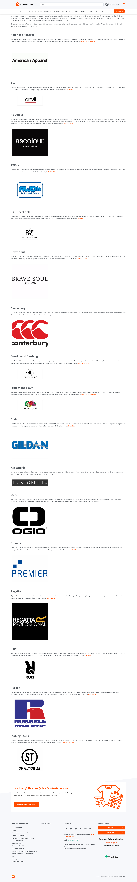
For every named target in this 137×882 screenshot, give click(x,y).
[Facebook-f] (66, 828)
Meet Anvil (70, 90)
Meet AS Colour (68, 123)
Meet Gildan (72, 426)
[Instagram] (75, 828)
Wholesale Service (17, 843)
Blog (13, 856)
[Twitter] (70, 828)
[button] (119, 11)
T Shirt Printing (17, 828)
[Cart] (124, 3)
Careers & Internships (19, 835)
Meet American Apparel (88, 41)
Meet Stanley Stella (69, 742)
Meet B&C (81, 219)
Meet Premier (76, 550)
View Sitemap (122, 876)
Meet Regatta (50, 598)
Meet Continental (83, 363)
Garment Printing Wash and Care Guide (24, 851)
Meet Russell (92, 694)
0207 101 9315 (114, 4)
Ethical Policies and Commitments (23, 854)
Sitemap (14, 859)
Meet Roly (87, 655)
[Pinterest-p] (80, 828)
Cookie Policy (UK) (17, 861)
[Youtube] (85, 828)
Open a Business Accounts (20, 833)
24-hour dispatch (17, 841)
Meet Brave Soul (81, 259)
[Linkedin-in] (90, 828)
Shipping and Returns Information (23, 838)
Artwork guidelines (18, 848)
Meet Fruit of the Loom (88, 394)
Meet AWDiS (51, 172)
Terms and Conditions (19, 846)
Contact (14, 830)
